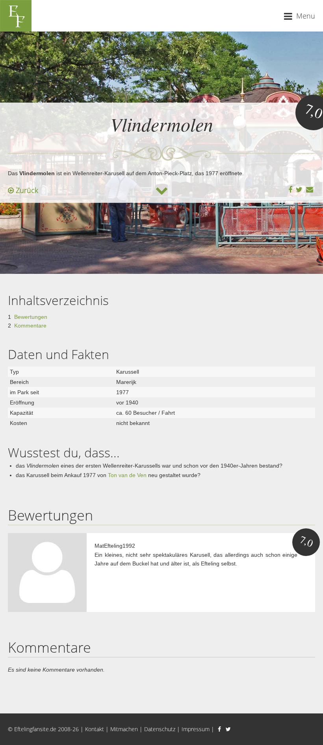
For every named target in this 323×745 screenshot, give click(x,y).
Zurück (26, 190)
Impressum (196, 729)
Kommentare (30, 325)
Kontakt (94, 729)
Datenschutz (159, 729)
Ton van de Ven (127, 475)
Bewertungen (30, 317)
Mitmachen (124, 729)
